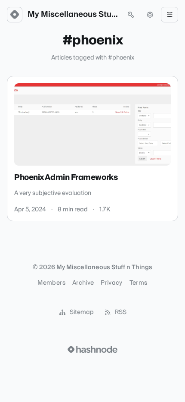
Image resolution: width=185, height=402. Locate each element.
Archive (83, 283)
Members (51, 283)
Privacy (111, 283)
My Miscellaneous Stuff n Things (73, 15)
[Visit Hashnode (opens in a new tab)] (92, 349)
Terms (139, 283)
